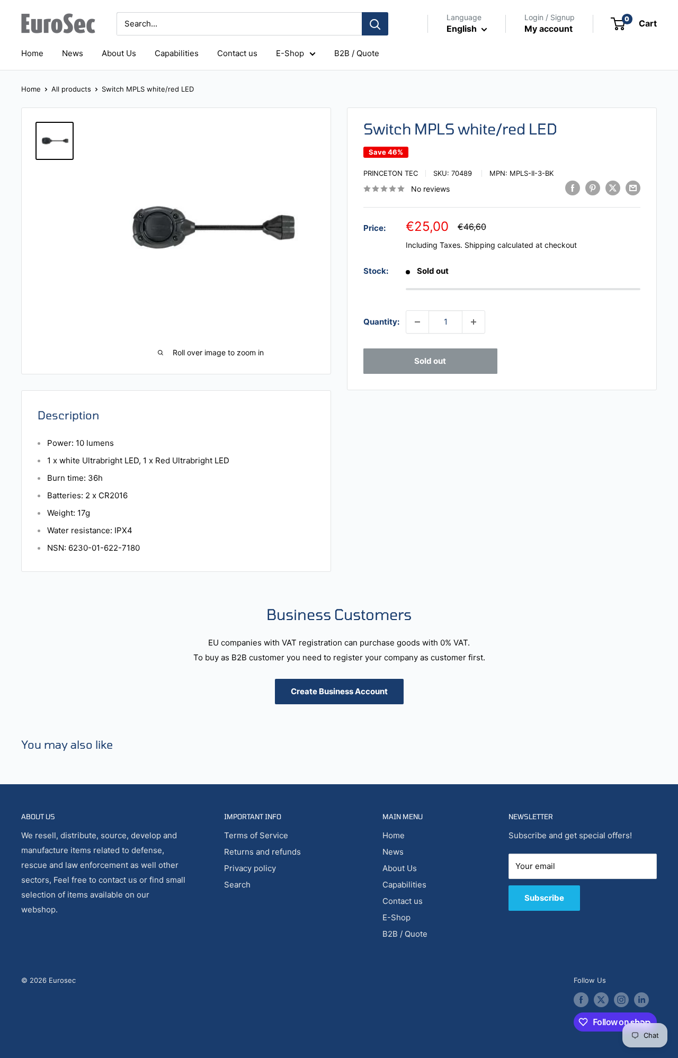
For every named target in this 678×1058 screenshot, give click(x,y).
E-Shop (290, 53)
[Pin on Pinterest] (592, 187)
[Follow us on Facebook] (581, 999)
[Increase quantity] (473, 322)
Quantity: (381, 322)
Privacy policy (250, 868)
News (72, 53)
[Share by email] (633, 187)
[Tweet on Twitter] (612, 187)
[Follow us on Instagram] (621, 999)
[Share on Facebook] (572, 187)
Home (32, 53)
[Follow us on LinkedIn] (641, 999)
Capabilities (177, 53)
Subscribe (544, 898)
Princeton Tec (390, 173)
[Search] (375, 23)
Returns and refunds (262, 852)
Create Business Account (339, 691)
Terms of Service (256, 835)
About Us (119, 53)
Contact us (237, 53)
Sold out (430, 361)
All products (71, 89)
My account (548, 28)
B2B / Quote (356, 53)
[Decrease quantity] (417, 322)
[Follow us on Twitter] (601, 999)
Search (237, 885)
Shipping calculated (499, 244)
